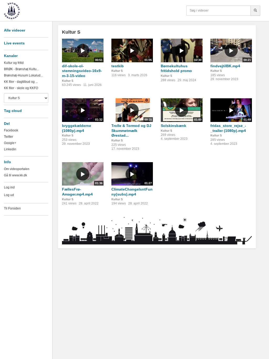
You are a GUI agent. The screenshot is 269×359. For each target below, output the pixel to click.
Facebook (11, 130)
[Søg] (255, 11)
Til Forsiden (12, 208)
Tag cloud (13, 111)
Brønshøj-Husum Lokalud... (23, 75)
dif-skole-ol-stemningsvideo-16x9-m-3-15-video (82, 71)
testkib (117, 66)
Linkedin (10, 149)
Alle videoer (14, 30)
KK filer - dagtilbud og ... (21, 82)
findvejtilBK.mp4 (225, 66)
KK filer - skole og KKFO (21, 88)
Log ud (9, 195)
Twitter (8, 137)
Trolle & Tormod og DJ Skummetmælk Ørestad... (131, 130)
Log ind (9, 187)
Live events (14, 43)
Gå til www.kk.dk (15, 175)
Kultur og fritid (14, 63)
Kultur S (67, 80)
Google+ (10, 143)
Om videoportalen (16, 169)
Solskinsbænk (173, 126)
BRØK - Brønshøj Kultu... (21, 69)
